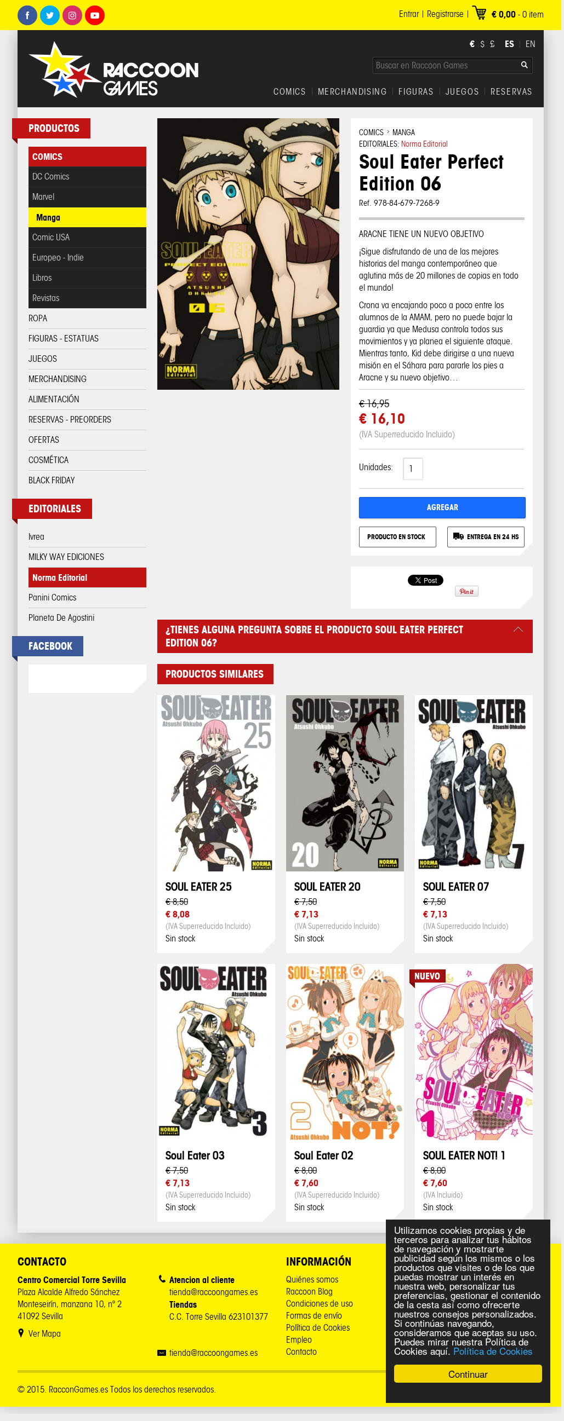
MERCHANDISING (353, 92)
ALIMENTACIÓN (54, 399)
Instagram (72, 15)
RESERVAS (512, 92)
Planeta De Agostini (61, 618)
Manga (48, 217)
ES (509, 43)
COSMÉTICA (49, 460)
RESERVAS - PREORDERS (70, 419)
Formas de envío (314, 1315)
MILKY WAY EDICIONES (66, 557)
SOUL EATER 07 (456, 886)
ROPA (38, 318)
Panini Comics (52, 597)
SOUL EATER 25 (199, 886)
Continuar (468, 1373)
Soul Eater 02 (324, 1155)
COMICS (290, 92)
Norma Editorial (59, 577)
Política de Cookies (493, 1351)
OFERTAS (44, 440)
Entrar (409, 14)
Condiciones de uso (319, 1303)
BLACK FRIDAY (52, 480)
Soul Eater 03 (195, 1155)
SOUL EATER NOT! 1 (464, 1155)
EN (530, 44)
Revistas (45, 298)
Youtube (95, 15)
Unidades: (376, 467)
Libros (42, 278)
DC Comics (50, 176)
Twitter (50, 15)
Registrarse (445, 14)
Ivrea (36, 537)
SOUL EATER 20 (327, 886)
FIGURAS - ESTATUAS (64, 338)
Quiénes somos (312, 1279)
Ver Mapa (45, 1333)
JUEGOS (463, 92)
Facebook (27, 15)
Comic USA (51, 237)
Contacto (301, 1352)
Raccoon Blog (309, 1291)
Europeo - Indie (58, 257)
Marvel (43, 197)
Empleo (299, 1340)
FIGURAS (416, 92)
